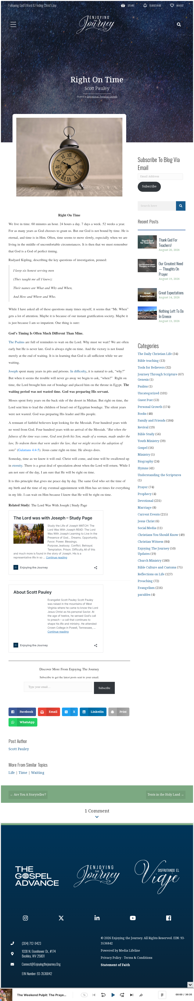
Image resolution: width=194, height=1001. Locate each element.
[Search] (180, 206)
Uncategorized (148, 393)
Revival (143, 427)
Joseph (13, 371)
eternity (17, 465)
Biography (145, 461)
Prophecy (145, 494)
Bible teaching (148, 361)
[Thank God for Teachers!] (161, 244)
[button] (127, 5)
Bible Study (146, 434)
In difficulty (78, 371)
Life (12, 773)
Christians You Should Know (158, 535)
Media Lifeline (129, 951)
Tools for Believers (151, 368)
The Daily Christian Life (155, 354)
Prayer (143, 487)
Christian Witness (150, 542)
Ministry (144, 455)
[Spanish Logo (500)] (157, 876)
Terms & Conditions (138, 958)
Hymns (143, 468)
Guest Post (145, 400)
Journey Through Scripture (157, 374)
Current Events (149, 514)
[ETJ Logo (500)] (97, 876)
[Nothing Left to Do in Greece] (161, 316)
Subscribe (104, 688)
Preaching (145, 581)
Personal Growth (108, 96)
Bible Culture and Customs (157, 567)
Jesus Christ (146, 521)
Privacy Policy (111, 958)
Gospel (142, 448)
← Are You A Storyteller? (28, 795)
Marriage (145, 508)
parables (144, 595)
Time (23, 773)
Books (142, 414)
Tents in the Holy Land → (166, 795)
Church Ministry (149, 561)
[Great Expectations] (161, 295)
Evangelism (146, 588)
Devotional (93, 96)
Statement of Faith (115, 965)
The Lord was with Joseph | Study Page (59, 505)
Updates (144, 554)
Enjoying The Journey (153, 548)
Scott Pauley (97, 88)
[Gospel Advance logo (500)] (36, 876)
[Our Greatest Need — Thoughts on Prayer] (161, 271)
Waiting (37, 773)
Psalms (143, 386)
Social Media (147, 528)
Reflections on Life (151, 574)
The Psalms (16, 342)
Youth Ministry (148, 441)
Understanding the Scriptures (159, 475)
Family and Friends (151, 421)
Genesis (143, 380)
